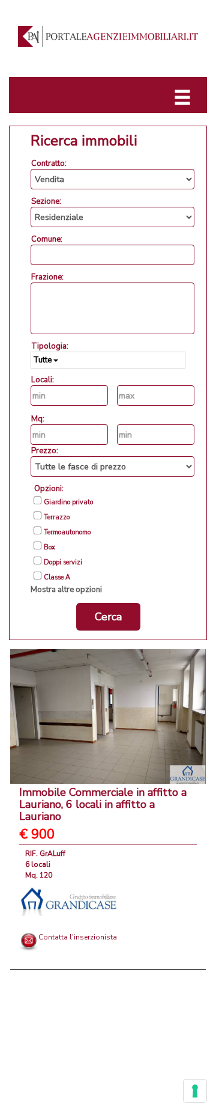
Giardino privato (68, 502)
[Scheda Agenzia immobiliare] (68, 901)
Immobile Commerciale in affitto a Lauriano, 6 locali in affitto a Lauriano (103, 804)
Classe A (57, 577)
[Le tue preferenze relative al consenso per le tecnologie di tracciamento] (195, 1091)
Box (49, 547)
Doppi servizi (63, 562)
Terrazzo (57, 517)
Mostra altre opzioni (66, 589)
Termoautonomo (67, 532)
